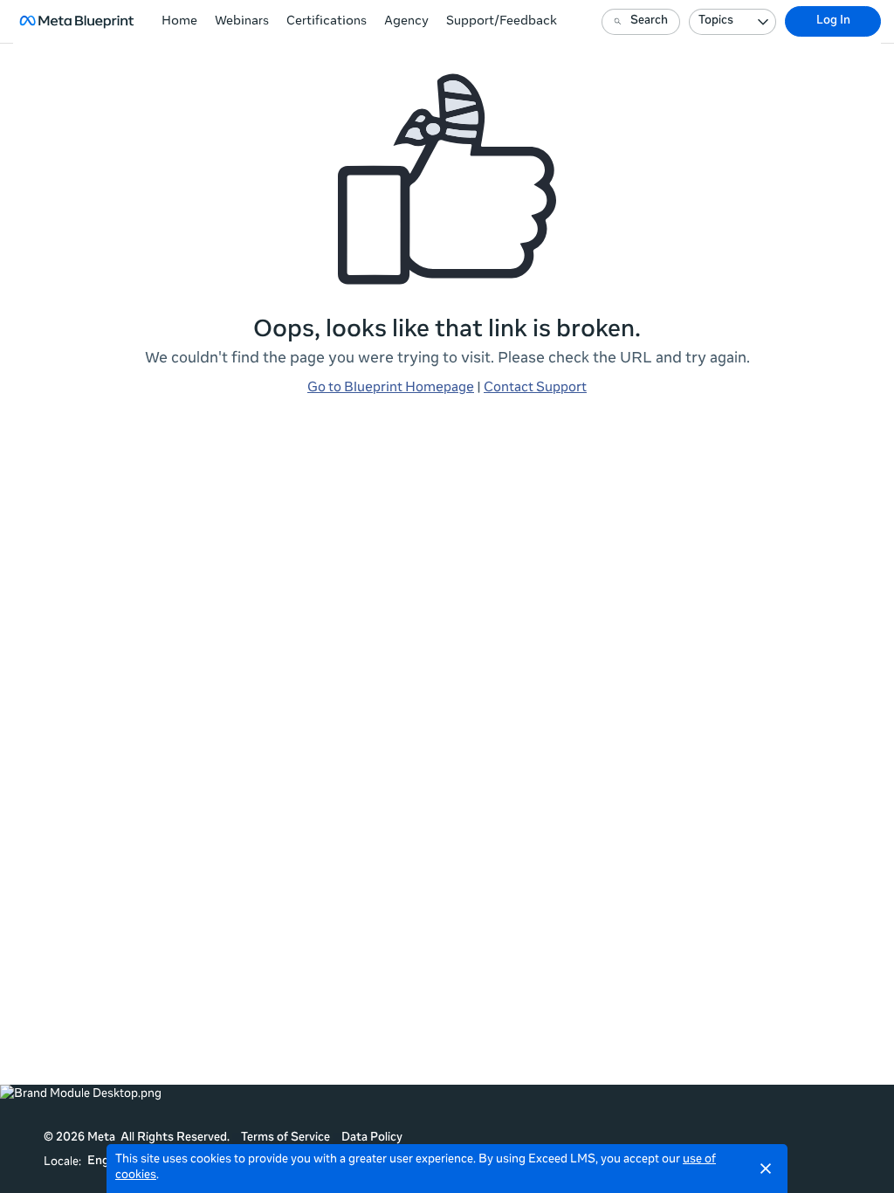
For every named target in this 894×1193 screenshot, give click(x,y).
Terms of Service (285, 1138)
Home (179, 22)
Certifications (326, 22)
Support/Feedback (501, 22)
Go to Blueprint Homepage (390, 388)
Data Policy (371, 1138)
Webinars (242, 22)
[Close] (766, 1168)
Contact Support (535, 388)
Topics (715, 21)
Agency (406, 22)
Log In (833, 21)
